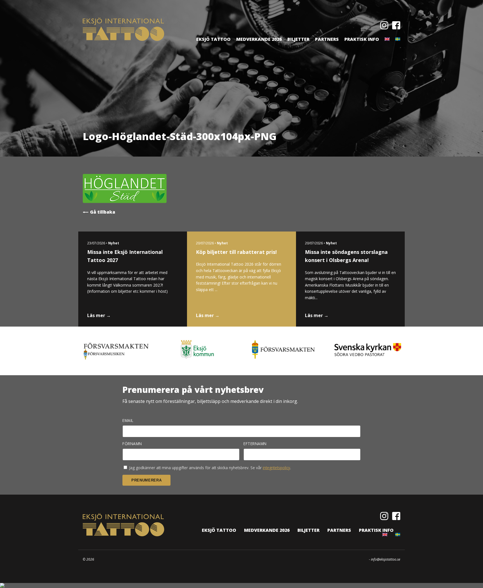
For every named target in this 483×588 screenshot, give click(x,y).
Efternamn (255, 444)
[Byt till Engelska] (387, 39)
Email (128, 420)
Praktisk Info (361, 39)
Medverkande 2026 (259, 39)
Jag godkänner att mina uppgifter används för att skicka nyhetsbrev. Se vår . (209, 467)
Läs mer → (99, 315)
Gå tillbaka (102, 212)
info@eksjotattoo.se (385, 559)
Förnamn (132, 444)
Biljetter (298, 39)
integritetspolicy (276, 467)
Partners (327, 39)
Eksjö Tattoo (213, 39)
